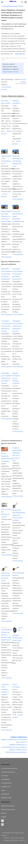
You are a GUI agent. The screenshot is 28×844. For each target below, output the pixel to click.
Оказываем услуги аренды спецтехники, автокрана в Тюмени (6, 326)
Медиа (3, 790)
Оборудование (5, 779)
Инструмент (4, 775)
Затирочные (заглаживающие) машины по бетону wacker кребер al (18, 515)
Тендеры (3, 816)
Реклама (3, 813)
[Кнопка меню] (2, 2)
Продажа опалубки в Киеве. (16, 103)
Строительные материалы (9, 768)
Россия (23, 79)
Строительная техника (10, 72)
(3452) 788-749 (20, 54)
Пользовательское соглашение (10, 840)
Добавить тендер (6, 797)
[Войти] (25, 2)
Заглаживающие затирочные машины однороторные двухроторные (7, 635)
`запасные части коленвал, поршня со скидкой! (5, 689)
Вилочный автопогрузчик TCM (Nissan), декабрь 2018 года (17, 161)
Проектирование (6, 783)
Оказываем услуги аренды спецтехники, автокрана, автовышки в (6, 274)
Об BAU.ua (6, 837)
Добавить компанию (7, 806)
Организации (5, 794)
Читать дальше (17, 199)
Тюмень (23, 82)
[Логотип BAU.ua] (13, 1)
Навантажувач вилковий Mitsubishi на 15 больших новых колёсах (6, 216)
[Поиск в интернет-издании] (22, 2)
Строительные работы (8, 772)
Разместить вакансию (8, 809)
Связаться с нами (14, 837)
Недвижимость (5, 786)
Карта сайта (22, 840)
